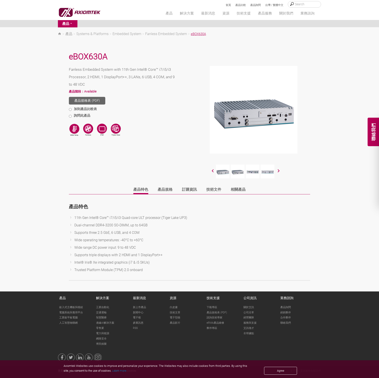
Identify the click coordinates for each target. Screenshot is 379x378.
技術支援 (213, 298)
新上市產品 (139, 307)
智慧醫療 (101, 317)
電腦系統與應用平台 (71, 312)
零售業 (100, 328)
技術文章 (175, 312)
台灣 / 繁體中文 (274, 5)
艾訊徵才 (248, 328)
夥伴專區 (212, 328)
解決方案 (102, 298)
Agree (280, 370)
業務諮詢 (286, 298)
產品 (65, 23)
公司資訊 (250, 298)
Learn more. (119, 370)
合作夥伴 (285, 317)
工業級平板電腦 (68, 317)
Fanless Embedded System (166, 34)
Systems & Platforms (92, 34)
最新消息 (139, 298)
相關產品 (238, 189)
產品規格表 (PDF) (87, 101)
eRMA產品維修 (215, 322)
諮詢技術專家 (214, 317)
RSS (135, 328)
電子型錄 (175, 317)
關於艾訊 (248, 307)
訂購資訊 (189, 189)
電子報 (137, 317)
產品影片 (175, 322)
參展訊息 (138, 322)
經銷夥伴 (285, 312)
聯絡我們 (285, 322)
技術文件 (213, 189)
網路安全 (101, 338)
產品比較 (240, 5)
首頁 (228, 5)
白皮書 (174, 307)
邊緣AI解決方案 (105, 322)
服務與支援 (250, 322)
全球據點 (248, 333)
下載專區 (212, 307)
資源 (173, 298)
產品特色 (140, 189)
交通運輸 (101, 312)
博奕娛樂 (101, 343)
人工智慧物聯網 (68, 322)
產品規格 (165, 189)
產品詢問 (255, 5)
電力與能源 (102, 333)
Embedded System (127, 34)
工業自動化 (102, 307)
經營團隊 (248, 317)
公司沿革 (248, 312)
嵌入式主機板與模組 (71, 307)
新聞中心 (138, 312)
